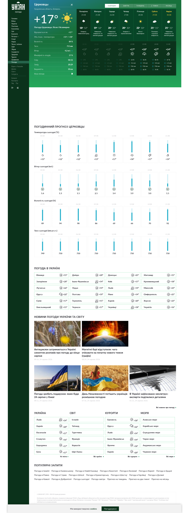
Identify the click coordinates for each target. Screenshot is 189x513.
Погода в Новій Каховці (86, 471)
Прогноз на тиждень (117, 479)
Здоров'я (14, 54)
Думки (13, 69)
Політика (14, 26)
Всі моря (169, 456)
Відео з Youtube (17, 66)
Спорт (13, 39)
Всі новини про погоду (165, 407)
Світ (12, 31)
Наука (13, 42)
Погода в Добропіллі (61, 479)
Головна (14, 18)
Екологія (14, 34)
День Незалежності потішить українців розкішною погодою (104, 395)
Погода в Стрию (59, 475)
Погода (14, 62)
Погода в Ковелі (41, 479)
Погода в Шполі (76, 475)
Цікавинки (15, 60)
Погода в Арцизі (164, 471)
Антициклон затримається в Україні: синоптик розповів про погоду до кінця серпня (57, 352)
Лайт (13, 47)
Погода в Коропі (146, 471)
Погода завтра (98, 479)
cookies (93, 508)
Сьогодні (112, 6)
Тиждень (140, 6)
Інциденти (15, 52)
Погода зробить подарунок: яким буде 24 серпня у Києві (56, 395)
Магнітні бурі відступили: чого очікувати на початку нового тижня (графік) (102, 352)
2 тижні (154, 6)
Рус (17, 83)
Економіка (15, 29)
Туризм (13, 57)
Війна (13, 21)
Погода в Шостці (119, 475)
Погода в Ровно (41, 475)
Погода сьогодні (81, 479)
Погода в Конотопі (109, 471)
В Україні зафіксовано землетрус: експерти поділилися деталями (149, 395)
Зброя (13, 49)
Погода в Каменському (62, 471)
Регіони (14, 36)
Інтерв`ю (14, 74)
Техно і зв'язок (16, 44)
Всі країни (98, 456)
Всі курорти (133, 456)
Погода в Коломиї (128, 471)
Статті (13, 71)
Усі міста (63, 456)
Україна (14, 24)
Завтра (126, 6)
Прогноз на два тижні (139, 479)
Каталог (14, 78)
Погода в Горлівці (137, 475)
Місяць (169, 6)
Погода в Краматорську (97, 475)
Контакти (14, 81)
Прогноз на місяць (160, 479)
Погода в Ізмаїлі (41, 471)
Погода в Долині (156, 475)
